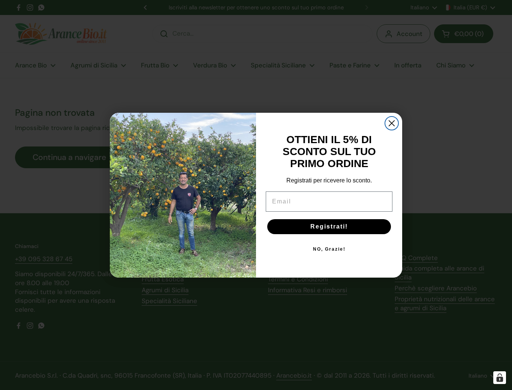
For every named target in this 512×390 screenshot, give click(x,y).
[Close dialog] (391, 123)
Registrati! (329, 226)
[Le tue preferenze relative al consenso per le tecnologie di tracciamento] (499, 377)
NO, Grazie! (329, 249)
